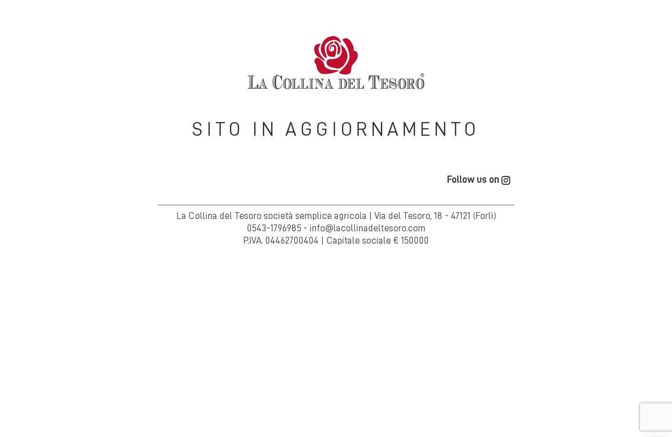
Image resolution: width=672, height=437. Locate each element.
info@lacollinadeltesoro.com (367, 228)
